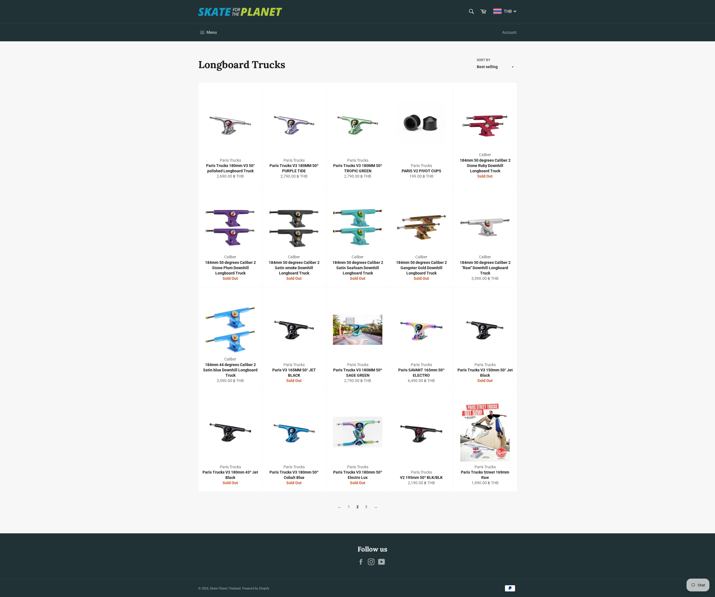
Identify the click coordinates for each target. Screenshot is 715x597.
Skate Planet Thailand (225, 588)
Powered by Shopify (255, 588)
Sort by (483, 60)
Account (509, 32)
